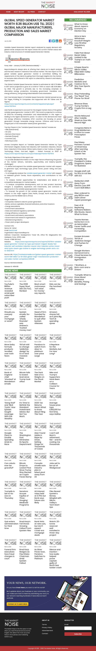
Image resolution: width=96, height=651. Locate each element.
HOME (8, 12)
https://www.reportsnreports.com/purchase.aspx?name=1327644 (29, 154)
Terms (44, 624)
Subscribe (78, 634)
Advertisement (47, 630)
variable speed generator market (39, 173)
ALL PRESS (31, 12)
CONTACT (42, 12)
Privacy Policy (47, 627)
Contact (45, 633)
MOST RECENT (19, 12)
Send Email (13, 230)
